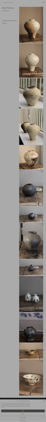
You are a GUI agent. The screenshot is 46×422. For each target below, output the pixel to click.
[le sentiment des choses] (7, 2)
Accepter (23, 410)
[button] (44, 400)
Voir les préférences (23, 417)
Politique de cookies (22, 420)
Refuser (23, 414)
